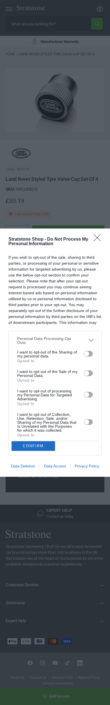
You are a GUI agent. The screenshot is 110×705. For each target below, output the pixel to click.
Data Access (55, 466)
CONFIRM (33, 446)
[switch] (88, 354)
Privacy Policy (87, 466)
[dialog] (55, 353)
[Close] (99, 239)
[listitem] (55, 340)
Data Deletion (23, 466)
